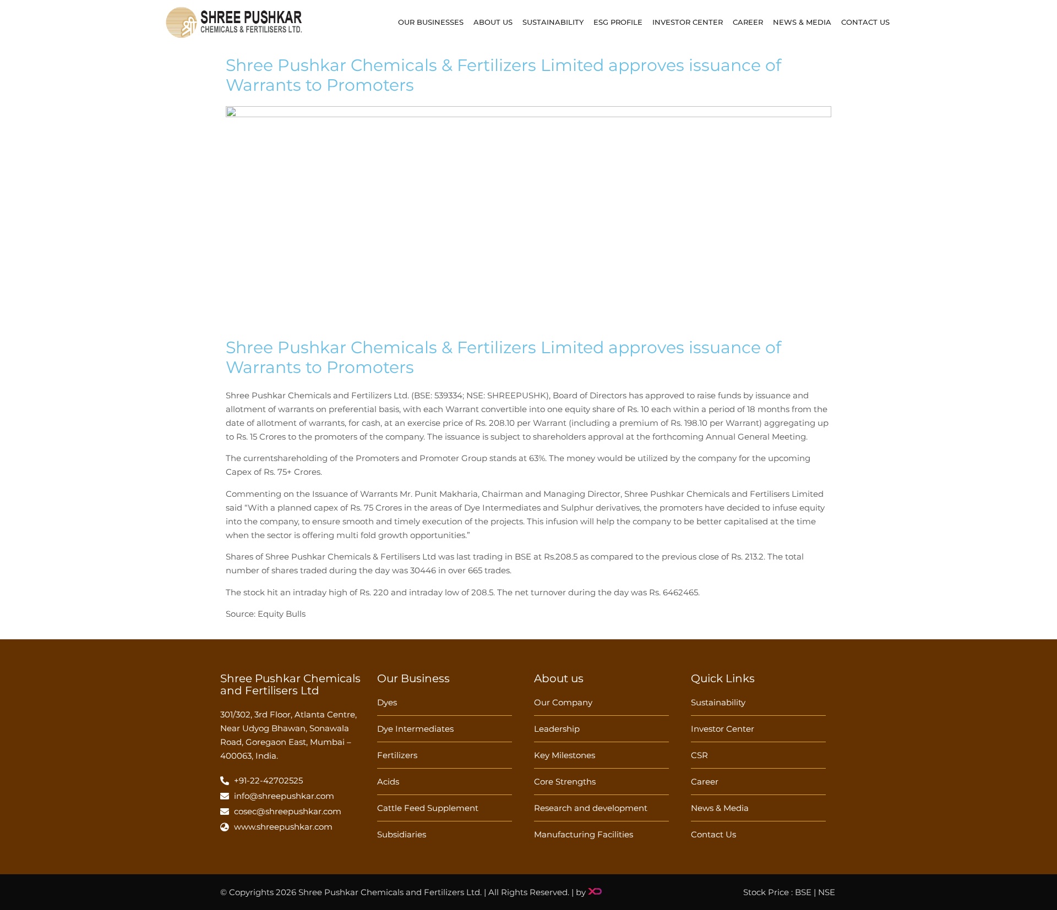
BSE (803, 892)
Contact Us (865, 22)
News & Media (802, 22)
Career (748, 22)
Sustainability (553, 22)
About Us (493, 22)
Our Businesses (431, 22)
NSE (826, 892)
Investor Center (687, 22)
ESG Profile (617, 22)
